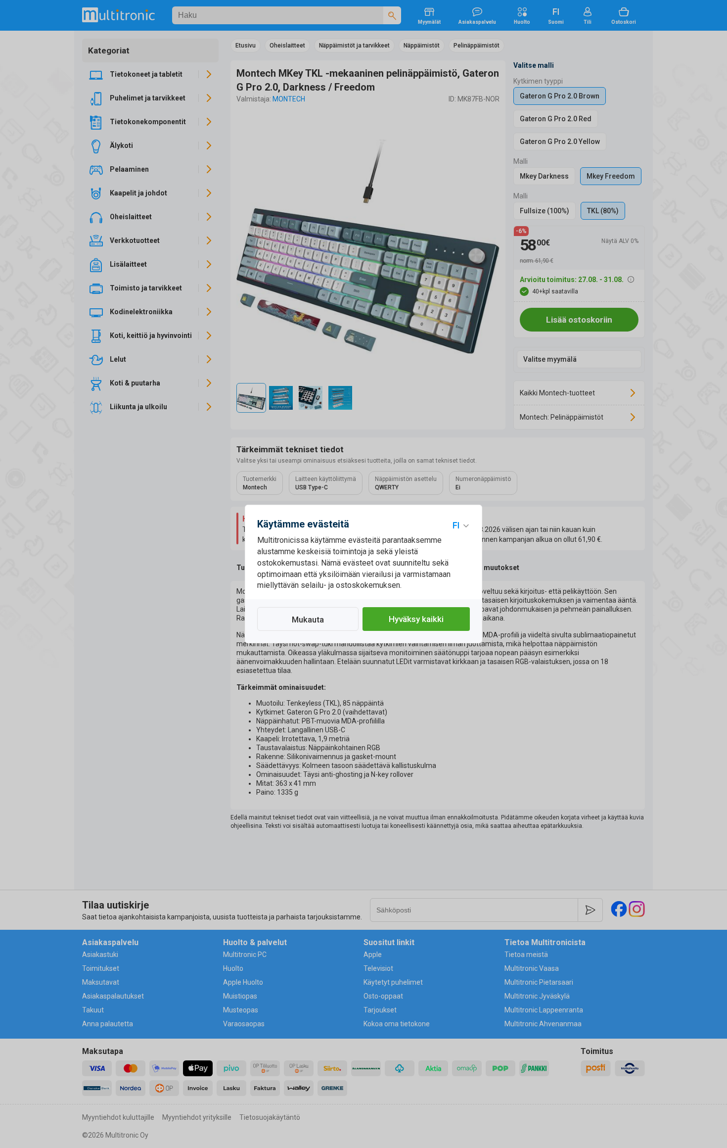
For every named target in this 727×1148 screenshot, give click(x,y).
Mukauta (308, 619)
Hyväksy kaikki (416, 619)
